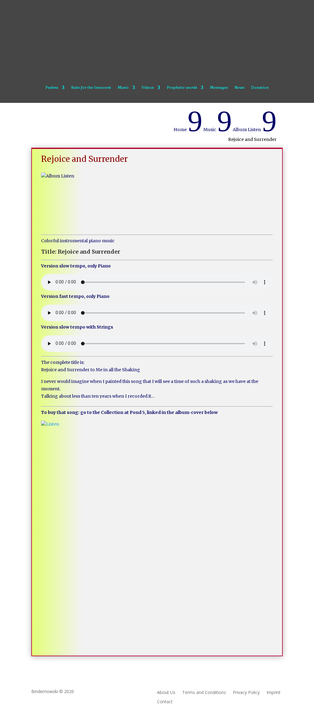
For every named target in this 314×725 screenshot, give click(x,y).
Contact (165, 702)
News (239, 87)
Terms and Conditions (204, 692)
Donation (260, 87)
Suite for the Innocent (91, 87)
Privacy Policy (246, 692)
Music (123, 87)
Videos (148, 87)
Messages (219, 87)
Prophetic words (182, 87)
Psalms (51, 87)
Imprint (273, 692)
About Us (166, 692)
